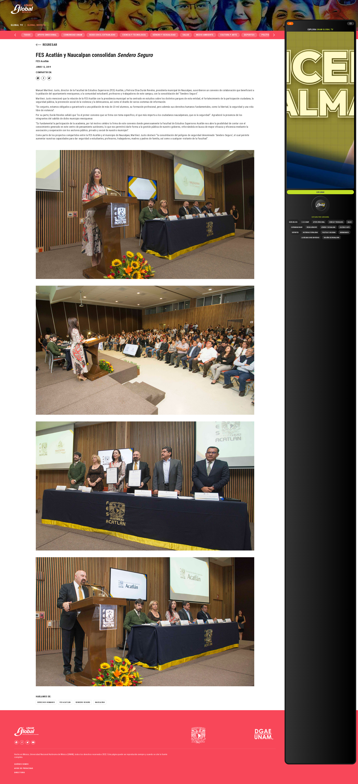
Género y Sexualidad (164, 35)
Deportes (249, 35)
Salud (186, 35)
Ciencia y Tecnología (134, 35)
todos (27, 35)
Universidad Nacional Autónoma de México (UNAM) (52, 754)
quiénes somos (21, 764)
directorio (19, 773)
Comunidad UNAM (73, 35)
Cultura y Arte (228, 35)
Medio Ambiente (204, 35)
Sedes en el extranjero (102, 35)
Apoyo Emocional (47, 35)
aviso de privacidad (23, 768)
